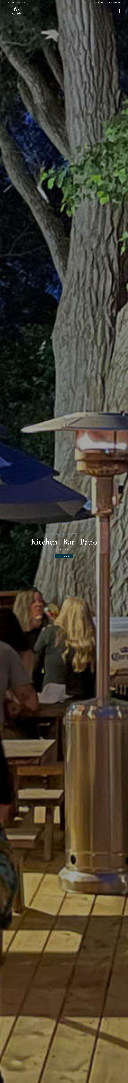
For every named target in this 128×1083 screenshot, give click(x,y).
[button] (111, 11)
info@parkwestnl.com (114, 2)
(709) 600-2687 (99, 2)
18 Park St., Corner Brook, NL (17, 2)
